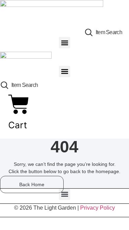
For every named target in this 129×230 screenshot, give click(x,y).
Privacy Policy (97, 208)
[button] (64, 42)
